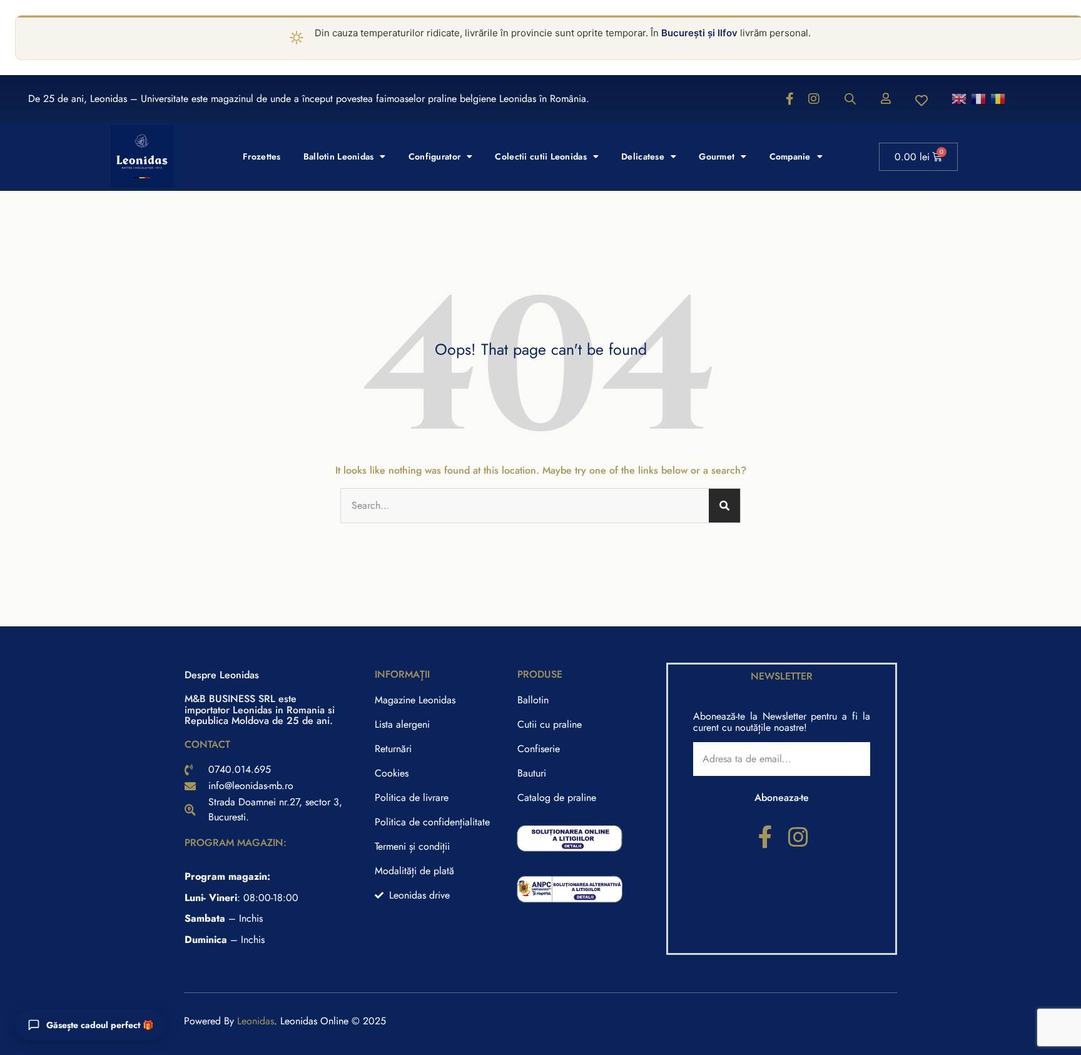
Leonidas (255, 1021)
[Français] (979, 98)
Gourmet (716, 156)
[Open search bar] (850, 98)
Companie (790, 156)
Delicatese (642, 156)
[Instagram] (814, 99)
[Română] (998, 98)
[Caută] (724, 505)
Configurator (434, 156)
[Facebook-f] (790, 99)
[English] (960, 98)
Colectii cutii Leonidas (540, 156)
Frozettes (262, 156)
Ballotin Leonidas (338, 156)
